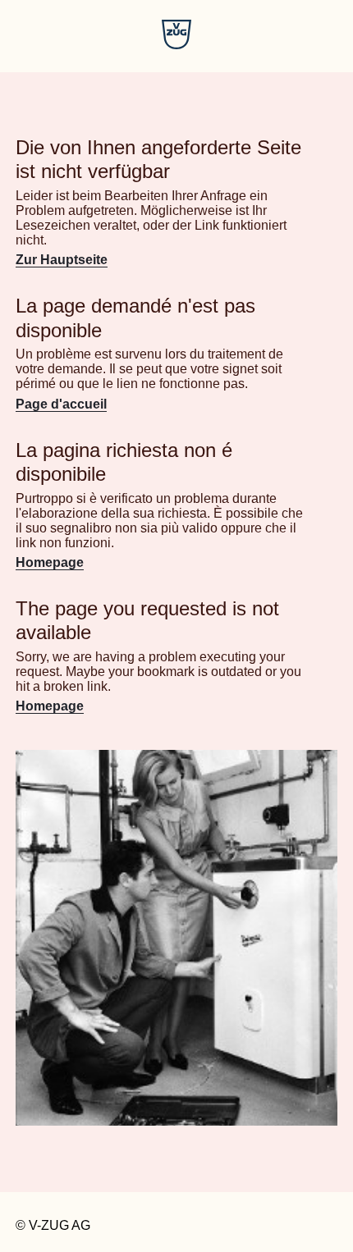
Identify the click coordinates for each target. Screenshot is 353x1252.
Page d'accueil (61, 404)
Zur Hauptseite (62, 260)
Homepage (50, 562)
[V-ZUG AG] (176, 45)
